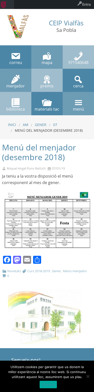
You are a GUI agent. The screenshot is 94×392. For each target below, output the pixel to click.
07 (55, 124)
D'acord (48, 385)
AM (25, 124)
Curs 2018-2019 (38, 271)
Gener (56, 271)
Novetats (14, 271)
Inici (12, 124)
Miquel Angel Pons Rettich (26, 168)
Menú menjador (75, 271)
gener (40, 124)
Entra (86, 4)
